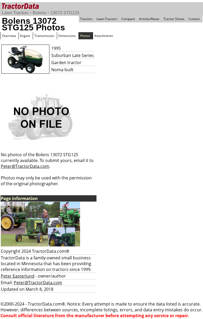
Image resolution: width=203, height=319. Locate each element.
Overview (9, 36)
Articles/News (149, 19)
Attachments (103, 36)
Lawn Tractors (15, 13)
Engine (25, 36)
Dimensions (67, 36)
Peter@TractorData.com (25, 166)
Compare (128, 19)
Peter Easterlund (17, 276)
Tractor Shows (173, 19)
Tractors (86, 19)
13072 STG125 (64, 13)
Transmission (44, 36)
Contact (194, 19)
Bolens (39, 13)
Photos (85, 36)
